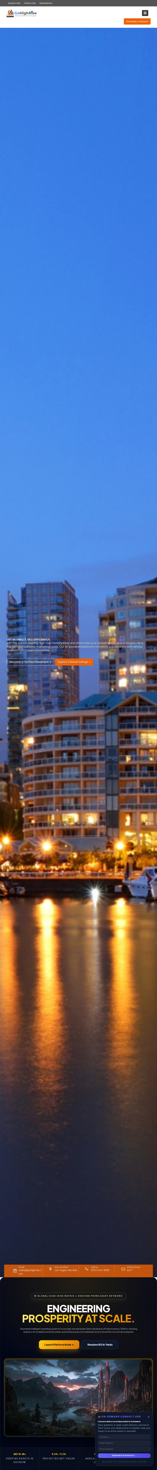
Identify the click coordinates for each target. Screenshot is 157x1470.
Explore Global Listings (73, 662)
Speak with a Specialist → (124, 1455)
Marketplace (46, 3)
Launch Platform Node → (59, 1344)
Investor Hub (14, 3)
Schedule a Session (137, 21)
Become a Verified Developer (29, 662)
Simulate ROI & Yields (100, 1344)
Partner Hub (30, 3)
